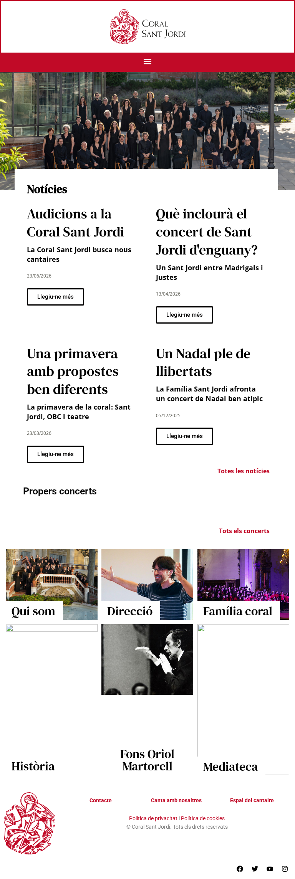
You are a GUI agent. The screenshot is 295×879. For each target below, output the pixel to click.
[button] (147, 61)
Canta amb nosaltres (176, 800)
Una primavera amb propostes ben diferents (73, 371)
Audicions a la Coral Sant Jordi (75, 222)
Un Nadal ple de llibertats (203, 362)
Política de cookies (203, 818)
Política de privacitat (153, 818)
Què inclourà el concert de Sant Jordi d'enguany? (207, 231)
